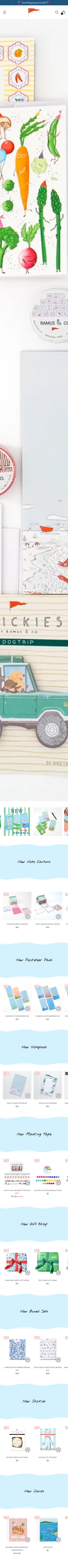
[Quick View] (27, 916)
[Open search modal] (56, 12)
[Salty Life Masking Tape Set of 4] (17, 1172)
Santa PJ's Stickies (48, 1457)
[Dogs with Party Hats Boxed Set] (47, 1349)
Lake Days (48, 1547)
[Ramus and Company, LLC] (34, 12)
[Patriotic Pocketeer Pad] (17, 998)
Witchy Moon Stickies (17, 1457)
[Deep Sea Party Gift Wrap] (17, 1262)
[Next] (56, 2)
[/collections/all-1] (34, 410)
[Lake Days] (47, 1529)
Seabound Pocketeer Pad (48, 1016)
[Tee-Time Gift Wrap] (47, 1262)
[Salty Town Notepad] (17, 1085)
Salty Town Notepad (17, 1103)
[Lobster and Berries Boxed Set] (17, 1349)
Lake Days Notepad (48, 1103)
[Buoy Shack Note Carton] (47, 906)
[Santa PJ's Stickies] (47, 1439)
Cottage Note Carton (17, 924)
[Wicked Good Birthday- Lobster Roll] (17, 1529)
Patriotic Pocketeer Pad (17, 1016)
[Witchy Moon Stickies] (17, 1439)
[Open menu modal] (4, 12)
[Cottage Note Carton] (17, 906)
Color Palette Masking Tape (48, 1190)
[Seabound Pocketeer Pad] (47, 998)
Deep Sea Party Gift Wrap (17, 1280)
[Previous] (12, 2)
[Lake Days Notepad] (47, 1085)
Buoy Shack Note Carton (48, 924)
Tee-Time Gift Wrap (48, 1280)
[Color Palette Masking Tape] (47, 1172)
